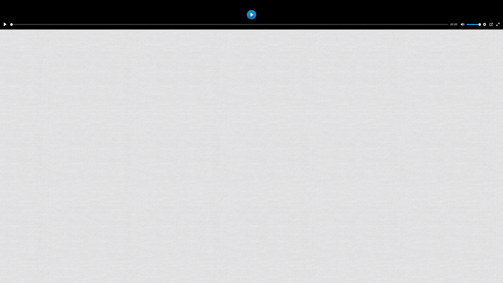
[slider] (229, 24)
